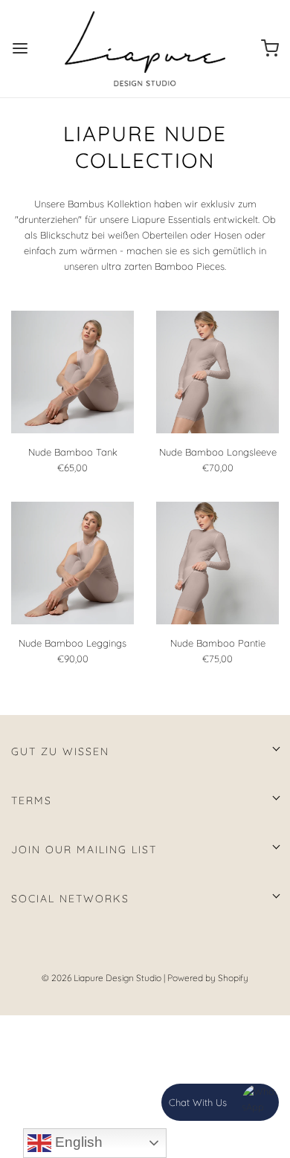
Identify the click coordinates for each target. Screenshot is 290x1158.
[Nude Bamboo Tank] (72, 372)
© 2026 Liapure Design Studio (101, 977)
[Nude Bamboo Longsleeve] (217, 372)
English (77, 1142)
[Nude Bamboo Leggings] (72, 563)
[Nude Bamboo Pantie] (217, 563)
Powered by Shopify (207, 977)
